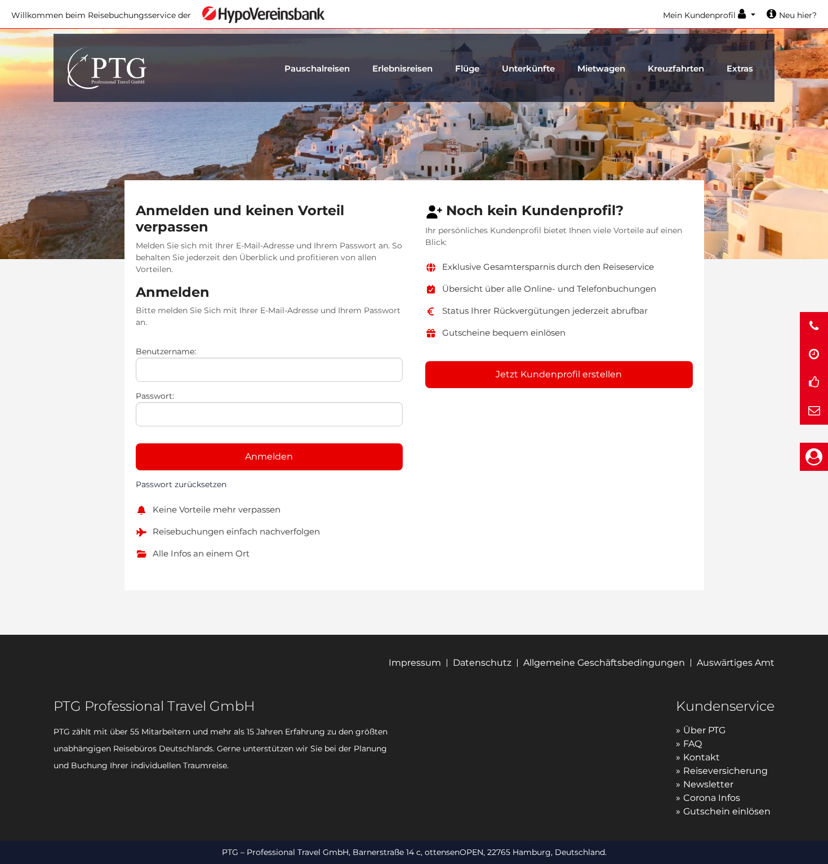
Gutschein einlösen (727, 811)
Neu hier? (798, 15)
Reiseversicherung (725, 770)
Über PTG (704, 730)
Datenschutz (482, 662)
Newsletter (708, 784)
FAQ (692, 743)
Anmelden (269, 456)
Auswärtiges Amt (735, 662)
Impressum (415, 662)
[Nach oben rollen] (814, 842)
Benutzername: (166, 351)
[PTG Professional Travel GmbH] (107, 67)
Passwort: (155, 396)
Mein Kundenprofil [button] (700, 15)
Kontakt (701, 757)
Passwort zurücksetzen (181, 484)
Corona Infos (711, 797)
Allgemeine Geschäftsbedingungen (604, 662)
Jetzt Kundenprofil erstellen (559, 374)
